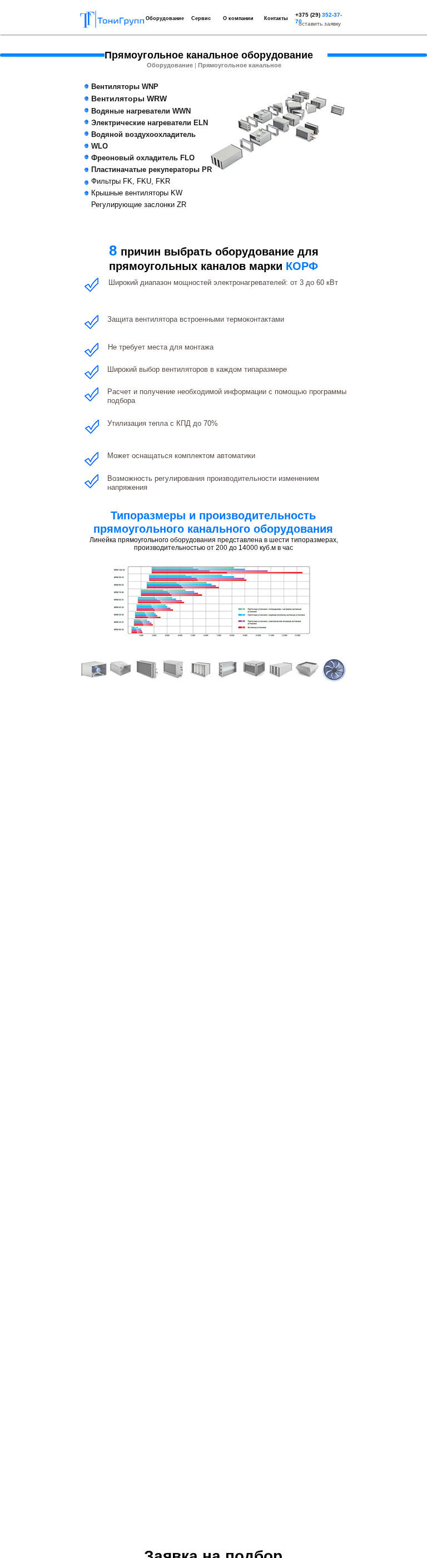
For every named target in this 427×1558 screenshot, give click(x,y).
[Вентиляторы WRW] (120, 669)
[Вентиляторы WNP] (94, 669)
